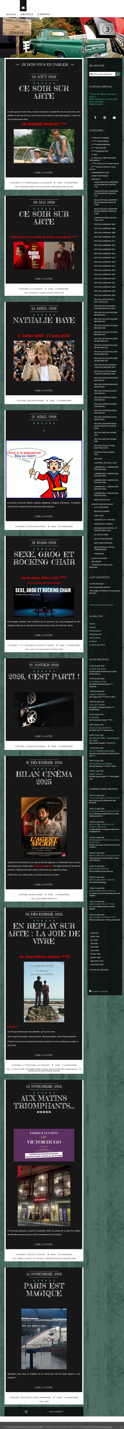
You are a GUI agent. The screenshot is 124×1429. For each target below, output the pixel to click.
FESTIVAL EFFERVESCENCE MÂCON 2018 (105, 411)
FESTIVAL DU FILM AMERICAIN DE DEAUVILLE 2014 (105, 307)
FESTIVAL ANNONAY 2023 (104, 287)
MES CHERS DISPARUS (35, 401)
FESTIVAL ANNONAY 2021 (104, 283)
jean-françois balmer (50, 1071)
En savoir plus (107, 1427)
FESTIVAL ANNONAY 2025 (104, 295)
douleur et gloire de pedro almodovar (46, 293)
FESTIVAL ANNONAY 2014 (104, 253)
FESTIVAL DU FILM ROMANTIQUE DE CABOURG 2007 (105, 366)
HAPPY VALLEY (96, 774)
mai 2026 (94, 943)
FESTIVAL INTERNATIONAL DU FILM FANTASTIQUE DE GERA (105, 426)
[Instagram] (105, 117)
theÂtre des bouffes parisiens (58, 1258)
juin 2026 (94, 940)
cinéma (45, 1069)
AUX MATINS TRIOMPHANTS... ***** (44, 1106)
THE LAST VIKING (97, 705)
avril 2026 (94, 947)
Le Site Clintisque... (97, 584)
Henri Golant (95, 638)
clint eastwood (42, 187)
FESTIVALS (95, 179)
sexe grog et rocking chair (51, 649)
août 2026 (94, 933)
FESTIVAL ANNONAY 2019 (104, 274)
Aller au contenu (9, 2)
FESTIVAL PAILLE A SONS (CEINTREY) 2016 (104, 447)
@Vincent (93, 824)
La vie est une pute (99, 558)
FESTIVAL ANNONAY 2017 (104, 266)
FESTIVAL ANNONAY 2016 (104, 262)
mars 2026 (94, 950)
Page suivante (56, 1412)
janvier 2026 (95, 957)
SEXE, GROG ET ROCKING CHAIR (44, 558)
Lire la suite (43, 172)
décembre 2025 (96, 961)
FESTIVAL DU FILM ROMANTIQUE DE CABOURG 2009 (105, 372)
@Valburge (93, 840)
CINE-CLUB (98, 515)
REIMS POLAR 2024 (102, 500)
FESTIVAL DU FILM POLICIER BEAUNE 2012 (105, 313)
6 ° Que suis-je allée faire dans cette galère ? (102, 159)
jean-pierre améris (33, 1069)
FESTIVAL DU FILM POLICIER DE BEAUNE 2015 (105, 346)
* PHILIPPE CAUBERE (100, 138)
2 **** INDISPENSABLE (29, 183)
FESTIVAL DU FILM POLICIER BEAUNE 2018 (105, 326)
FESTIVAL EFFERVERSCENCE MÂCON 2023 (106, 385)
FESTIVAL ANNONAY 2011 (104, 241)
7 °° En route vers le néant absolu (105, 163)
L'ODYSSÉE (94, 717)
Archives (27, 14)
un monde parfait (27, 187)
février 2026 (95, 954)
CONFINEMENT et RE (100, 172)
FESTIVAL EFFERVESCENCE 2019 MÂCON (105, 392)
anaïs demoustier (56, 1069)
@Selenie (93, 891)
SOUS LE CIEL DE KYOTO (100, 728)
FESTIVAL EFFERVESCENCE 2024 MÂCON (105, 398)
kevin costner (67, 187)
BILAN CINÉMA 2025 (44, 778)
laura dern (55, 187)
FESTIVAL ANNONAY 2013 (104, 249)
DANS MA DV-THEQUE (103, 524)
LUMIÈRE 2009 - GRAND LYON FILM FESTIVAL (106, 481)
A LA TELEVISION (45, 183)
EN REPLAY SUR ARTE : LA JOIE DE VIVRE (44, 933)
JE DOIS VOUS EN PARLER (35, 526)
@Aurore (93, 869)
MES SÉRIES (96, 561)
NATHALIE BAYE (44, 320)
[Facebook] (95, 117)
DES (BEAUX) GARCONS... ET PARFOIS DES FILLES (105, 529)
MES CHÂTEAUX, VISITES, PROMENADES (35, 1398)
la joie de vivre (17, 1069)
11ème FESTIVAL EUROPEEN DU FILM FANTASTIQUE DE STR (106, 193)
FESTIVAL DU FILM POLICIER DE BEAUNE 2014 (105, 340)
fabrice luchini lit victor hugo (30, 1258)
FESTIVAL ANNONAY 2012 (104, 245)
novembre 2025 (97, 964)
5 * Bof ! (94, 154)
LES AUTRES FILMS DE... (103, 539)
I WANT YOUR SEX (97, 694)
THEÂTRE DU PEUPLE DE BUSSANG (100, 566)
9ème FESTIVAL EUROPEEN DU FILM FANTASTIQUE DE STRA (105, 211)
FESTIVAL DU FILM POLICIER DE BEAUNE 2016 (105, 353)
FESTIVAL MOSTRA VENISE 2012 (105, 433)
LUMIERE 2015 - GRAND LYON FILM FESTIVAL (106, 468)
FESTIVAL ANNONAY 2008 (104, 228)
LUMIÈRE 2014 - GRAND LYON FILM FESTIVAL (106, 494)
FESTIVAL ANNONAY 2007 (104, 224)
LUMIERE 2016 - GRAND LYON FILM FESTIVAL (106, 475)
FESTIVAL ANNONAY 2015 (104, 258)
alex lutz (34, 649)
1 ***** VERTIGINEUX (27, 645)
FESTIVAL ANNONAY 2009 (104, 233)
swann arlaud (71, 1069)
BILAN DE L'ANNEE (36, 895)
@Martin (92, 855)
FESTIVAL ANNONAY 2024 (104, 291)
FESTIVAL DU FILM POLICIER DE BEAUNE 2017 (105, 359)
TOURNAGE (99, 554)
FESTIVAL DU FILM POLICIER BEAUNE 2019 (105, 333)
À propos (43, 14)
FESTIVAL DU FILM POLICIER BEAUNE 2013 (105, 320)
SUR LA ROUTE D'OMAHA (100, 763)
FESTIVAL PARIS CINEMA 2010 (104, 453)
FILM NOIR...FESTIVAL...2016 (105, 463)
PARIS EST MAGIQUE (44, 1289)
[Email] (23, 5)
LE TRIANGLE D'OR (97, 682)
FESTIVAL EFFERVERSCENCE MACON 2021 (106, 379)
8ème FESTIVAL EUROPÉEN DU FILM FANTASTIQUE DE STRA (105, 202)
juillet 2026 (94, 936)
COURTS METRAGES (99, 176)
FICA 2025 (98, 459)
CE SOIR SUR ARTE (44, 92)
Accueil (11, 14)
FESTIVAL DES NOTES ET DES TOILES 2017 (104, 300)
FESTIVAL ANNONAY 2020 (104, 279)
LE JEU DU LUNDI (101, 534)
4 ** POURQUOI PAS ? (100, 151)
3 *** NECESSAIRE (29, 1065)
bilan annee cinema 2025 (46, 899)
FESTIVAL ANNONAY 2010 (104, 237)
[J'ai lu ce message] (122, 1427)
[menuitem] (11, 14)
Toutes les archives (99, 970)
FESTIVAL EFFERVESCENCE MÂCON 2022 (105, 418)
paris (74, 1258)
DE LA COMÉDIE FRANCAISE (101, 751)
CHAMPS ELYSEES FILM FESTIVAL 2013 (105, 219)
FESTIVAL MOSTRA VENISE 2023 (105, 440)
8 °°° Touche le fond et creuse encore (102, 168)
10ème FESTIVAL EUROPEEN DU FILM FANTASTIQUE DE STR (106, 184)
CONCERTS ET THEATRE (44, 645)
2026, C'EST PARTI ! (43, 676)
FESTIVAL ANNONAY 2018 (104, 270)
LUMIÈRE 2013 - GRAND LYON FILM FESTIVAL (106, 488)
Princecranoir (95, 798)
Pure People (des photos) (99, 587)
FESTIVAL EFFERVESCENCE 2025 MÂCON (105, 405)
